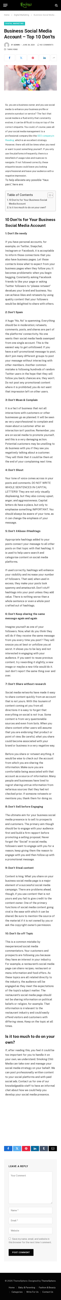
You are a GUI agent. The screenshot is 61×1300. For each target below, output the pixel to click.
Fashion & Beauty (47, 1287)
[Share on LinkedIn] (44, 58)
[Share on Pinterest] (32, 58)
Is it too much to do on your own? (27, 207)
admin (17, 45)
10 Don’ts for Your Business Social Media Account (28, 202)
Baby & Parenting (26, 1287)
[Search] (56, 5)
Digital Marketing (14, 23)
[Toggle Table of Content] (48, 195)
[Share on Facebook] (9, 58)
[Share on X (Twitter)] (21, 58)
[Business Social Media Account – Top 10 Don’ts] (30, 77)
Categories (17, 1292)
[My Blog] (30, 5)
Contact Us (47, 1292)
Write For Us (32, 1292)
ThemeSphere (48, 1281)
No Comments (46, 45)
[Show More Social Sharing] (54, 58)
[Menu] (5, 5)
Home (12, 1287)
